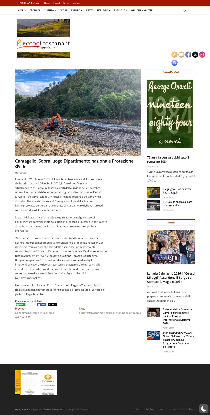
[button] (203, 408)
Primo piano (149, 409)
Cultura (49, 10)
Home (20, 10)
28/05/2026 (169, 351)
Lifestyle (102, 10)
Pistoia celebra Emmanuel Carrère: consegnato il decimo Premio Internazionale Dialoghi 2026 (178, 316)
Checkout (189, 409)
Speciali (56, 3)
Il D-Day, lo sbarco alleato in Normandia (177, 203)
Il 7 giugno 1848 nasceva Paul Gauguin (177, 190)
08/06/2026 (153, 166)
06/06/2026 (169, 210)
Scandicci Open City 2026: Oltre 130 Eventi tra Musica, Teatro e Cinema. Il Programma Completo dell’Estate (179, 339)
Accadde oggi (175, 409)
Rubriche (119, 10)
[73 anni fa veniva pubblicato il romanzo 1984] (171, 114)
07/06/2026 (169, 197)
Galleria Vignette (141, 10)
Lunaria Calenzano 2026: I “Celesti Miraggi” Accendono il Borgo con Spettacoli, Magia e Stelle (171, 277)
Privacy (66, 3)
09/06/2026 (153, 287)
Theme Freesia (47, 409)
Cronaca (35, 10)
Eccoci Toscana (22, 409)
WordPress (58, 409)
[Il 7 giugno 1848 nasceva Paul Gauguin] (153, 192)
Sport (63, 10)
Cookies (76, 3)
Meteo (90, 10)
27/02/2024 (22, 173)
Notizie (47, 3)
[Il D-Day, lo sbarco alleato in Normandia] (153, 205)
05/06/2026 (169, 328)
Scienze (75, 10)
